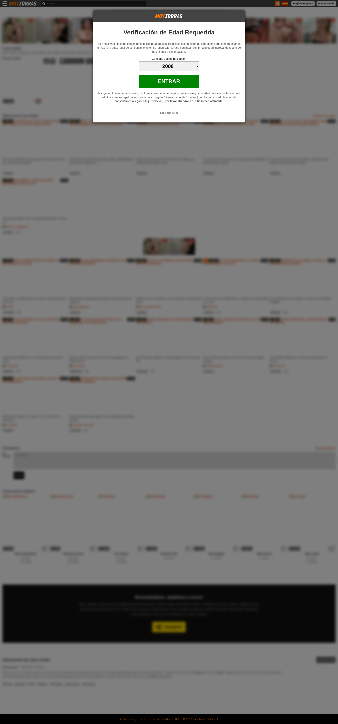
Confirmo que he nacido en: (169, 58)
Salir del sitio (169, 113)
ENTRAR (169, 81)
